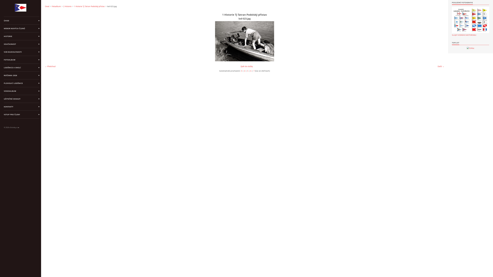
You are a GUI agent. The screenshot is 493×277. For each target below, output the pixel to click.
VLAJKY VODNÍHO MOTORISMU (464, 35)
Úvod (6, 20)
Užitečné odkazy (12, 99)
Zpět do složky (247, 66)
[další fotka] (440, 41)
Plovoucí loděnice (13, 83)
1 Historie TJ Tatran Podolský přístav (89, 6)
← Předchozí (50, 66)
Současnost (10, 44)
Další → (441, 66)
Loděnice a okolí (12, 67)
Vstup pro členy (12, 114)
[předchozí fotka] (49, 41)
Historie (8, 36)
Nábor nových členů (14, 28)
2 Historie (67, 6)
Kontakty (8, 107)
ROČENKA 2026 (10, 75)
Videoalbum (10, 91)
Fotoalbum (9, 60)
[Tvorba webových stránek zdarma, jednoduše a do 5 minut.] (19, 127)
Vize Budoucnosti (13, 52)
